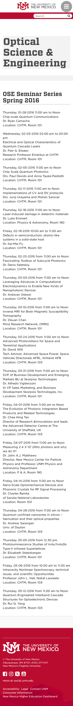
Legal (24, 688)
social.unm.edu (23, 680)
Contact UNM (39, 688)
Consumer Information (17, 692)
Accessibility (11, 688)
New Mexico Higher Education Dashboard (30, 696)
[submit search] (69, 16)
